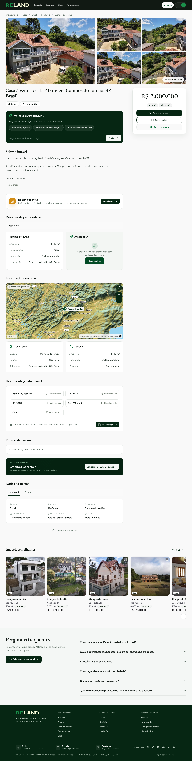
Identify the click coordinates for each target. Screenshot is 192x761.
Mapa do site (147, 731)
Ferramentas (72, 5)
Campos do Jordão (63, 15)
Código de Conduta (150, 726)
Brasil (34, 15)
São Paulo (45, 15)
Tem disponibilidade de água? (48, 127)
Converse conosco (161, 113)
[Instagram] (148, 747)
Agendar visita (161, 120)
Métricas (103, 726)
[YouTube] (163, 747)
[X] (168, 747)
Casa (24, 15)
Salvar (14, 104)
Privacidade (146, 722)
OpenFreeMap (84, 336)
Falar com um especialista (25, 659)
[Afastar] (119, 300)
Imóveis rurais (12, 15)
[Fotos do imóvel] (50, 51)
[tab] (14, 225)
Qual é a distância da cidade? (79, 127)
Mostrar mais (12, 184)
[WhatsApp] (173, 747)
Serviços (50, 5)
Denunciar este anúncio (66, 530)
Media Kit (103, 731)
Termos (144, 717)
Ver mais (176, 549)
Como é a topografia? (20, 127)
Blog (60, 5)
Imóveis (38, 5)
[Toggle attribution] (120, 336)
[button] (64, 201)
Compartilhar (32, 104)
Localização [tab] (14, 492)
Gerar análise (94, 261)
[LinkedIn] (158, 747)
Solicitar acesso (109, 424)
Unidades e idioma (167, 755)
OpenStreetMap (113, 336)
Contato (103, 722)
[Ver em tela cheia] (119, 287)
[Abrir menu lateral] (180, 5)
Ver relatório (108, 201)
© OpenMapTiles (95, 336)
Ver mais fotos (175, 79)
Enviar (112, 138)
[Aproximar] (119, 294)
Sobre (102, 717)
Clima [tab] (28, 492)
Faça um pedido (65, 726)
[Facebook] (153, 747)
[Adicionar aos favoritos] (41, 560)
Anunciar (167, 5)
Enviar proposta (161, 127)
